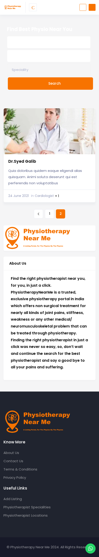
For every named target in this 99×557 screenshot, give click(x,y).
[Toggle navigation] (33, 7)
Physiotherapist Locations (25, 515)
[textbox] (20, 69)
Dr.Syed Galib (22, 161)
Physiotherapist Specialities (27, 507)
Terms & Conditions (20, 469)
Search (54, 83)
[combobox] (49, 70)
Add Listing (12, 498)
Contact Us (13, 461)
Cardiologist (42, 195)
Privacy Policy (14, 477)
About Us (11, 452)
